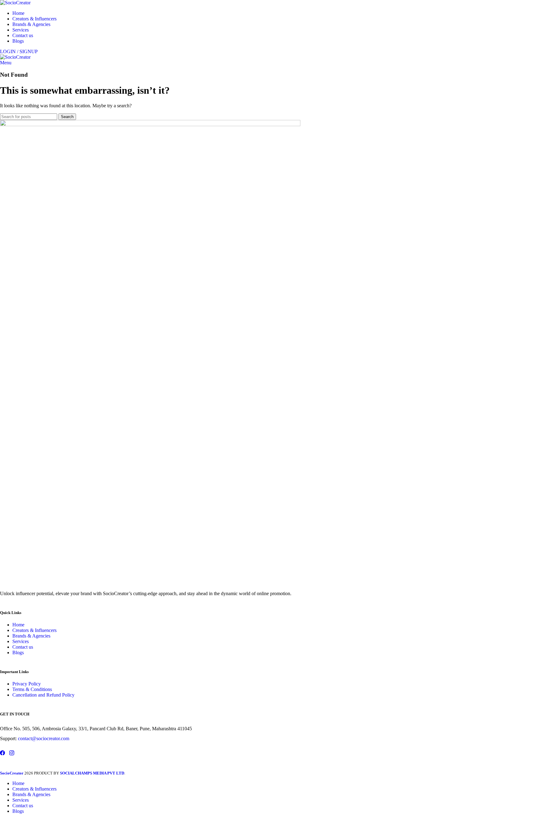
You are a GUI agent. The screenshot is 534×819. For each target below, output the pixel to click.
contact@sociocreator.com (43, 738)
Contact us (22, 647)
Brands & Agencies (31, 635)
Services (20, 641)
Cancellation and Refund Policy (43, 694)
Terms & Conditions (32, 689)
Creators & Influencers (34, 630)
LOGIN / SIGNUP (19, 51)
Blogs (18, 652)
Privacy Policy (26, 683)
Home (18, 624)
